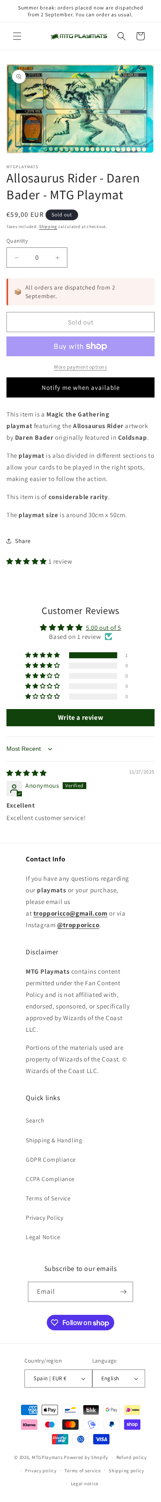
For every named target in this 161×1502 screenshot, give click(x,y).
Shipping (48, 226)
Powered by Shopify (86, 1457)
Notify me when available (81, 387)
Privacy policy (41, 1471)
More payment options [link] (80, 367)
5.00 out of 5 (103, 627)
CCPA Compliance (50, 1179)
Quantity (17, 240)
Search (35, 1120)
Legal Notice (43, 1237)
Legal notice (84, 1483)
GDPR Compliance (51, 1159)
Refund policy (131, 1457)
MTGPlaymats (47, 1457)
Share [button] (23, 541)
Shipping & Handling (54, 1140)
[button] (17, 36)
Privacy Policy (44, 1217)
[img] (26, 773)
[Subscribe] (123, 1292)
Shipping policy (126, 1471)
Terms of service (82, 1471)
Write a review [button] (80, 717)
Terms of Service (48, 1198)
